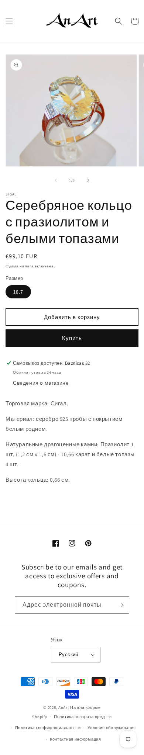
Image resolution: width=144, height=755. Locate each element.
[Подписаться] (121, 605)
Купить (72, 338)
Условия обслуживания (112, 727)
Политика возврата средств (83, 716)
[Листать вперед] (88, 180)
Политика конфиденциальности (48, 727)
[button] (9, 21)
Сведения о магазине (41, 383)
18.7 (18, 291)
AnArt (63, 707)
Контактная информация (75, 739)
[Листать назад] (56, 180)
